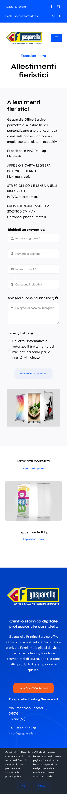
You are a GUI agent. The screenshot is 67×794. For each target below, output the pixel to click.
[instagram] (58, 6)
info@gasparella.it (22, 733)
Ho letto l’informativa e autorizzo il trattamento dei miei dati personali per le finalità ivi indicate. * (33, 349)
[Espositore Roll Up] (33, 483)
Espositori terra (33, 55)
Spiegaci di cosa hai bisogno (31, 298)
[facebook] (51, 6)
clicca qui (30, 754)
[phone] (60, 15)
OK (23, 786)
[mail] (53, 15)
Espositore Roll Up (34, 532)
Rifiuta (41, 786)
